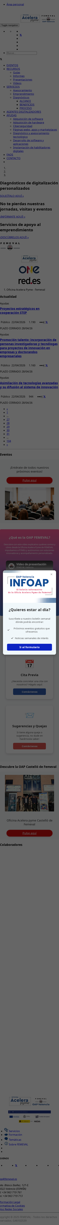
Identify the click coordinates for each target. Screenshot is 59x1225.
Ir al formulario (30, 647)
